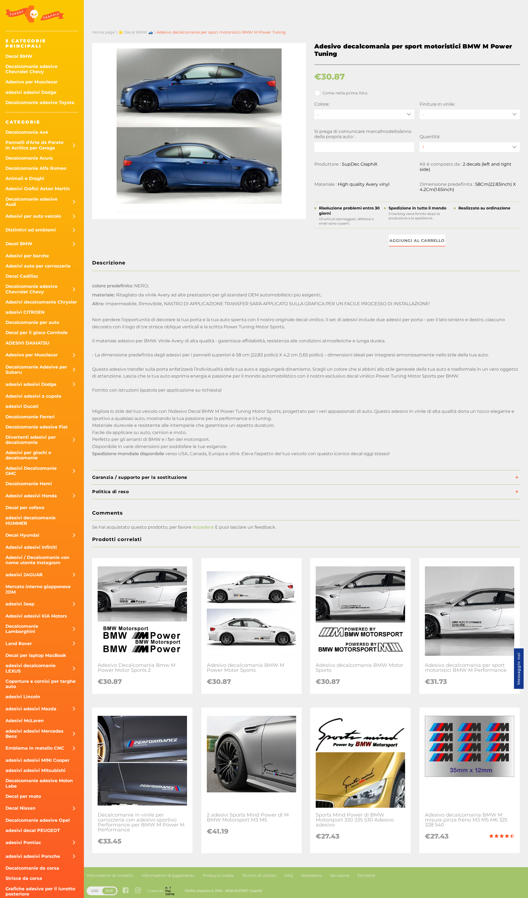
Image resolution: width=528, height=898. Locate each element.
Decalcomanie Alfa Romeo (36, 168)
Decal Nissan (20, 808)
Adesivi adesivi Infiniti (31, 547)
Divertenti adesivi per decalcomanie (31, 440)
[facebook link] (125, 890)
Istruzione (339, 875)
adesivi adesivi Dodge (31, 92)
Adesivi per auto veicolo (33, 216)
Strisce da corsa (24, 878)
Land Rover (19, 643)
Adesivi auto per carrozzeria (38, 266)
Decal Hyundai (22, 535)
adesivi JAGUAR (24, 574)
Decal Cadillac (22, 276)
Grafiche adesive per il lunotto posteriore (40, 891)
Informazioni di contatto (110, 875)
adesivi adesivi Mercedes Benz (35, 733)
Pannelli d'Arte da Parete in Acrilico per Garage (35, 145)
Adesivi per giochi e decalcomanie (28, 455)
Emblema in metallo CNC (35, 748)
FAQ (288, 875)
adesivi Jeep (20, 604)
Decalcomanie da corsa (32, 868)
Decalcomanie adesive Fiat (37, 427)
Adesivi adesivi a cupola (33, 396)
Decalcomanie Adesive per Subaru (36, 369)
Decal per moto (23, 796)
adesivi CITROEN (25, 312)
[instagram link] (138, 890)
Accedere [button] (203, 527)
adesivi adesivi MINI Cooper (38, 760)
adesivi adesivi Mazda (31, 708)
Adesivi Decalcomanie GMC (31, 471)
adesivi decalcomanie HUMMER (31, 520)
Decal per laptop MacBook (36, 655)
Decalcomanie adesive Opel (38, 820)
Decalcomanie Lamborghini (22, 629)
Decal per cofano (25, 507)
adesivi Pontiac (23, 842)
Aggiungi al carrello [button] (417, 240)
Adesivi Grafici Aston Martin (38, 188)
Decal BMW (19, 56)
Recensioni (311, 875)
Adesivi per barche (27, 255)
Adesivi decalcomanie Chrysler (41, 302)
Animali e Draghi (25, 178)
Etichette (366, 875)
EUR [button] (109, 891)
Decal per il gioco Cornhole (37, 332)
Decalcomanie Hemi (29, 483)
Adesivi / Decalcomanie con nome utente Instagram (37, 560)
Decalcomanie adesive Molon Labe (39, 783)
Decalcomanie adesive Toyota (40, 102)
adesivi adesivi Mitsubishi (35, 770)
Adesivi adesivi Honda (31, 495)
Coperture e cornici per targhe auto (41, 684)
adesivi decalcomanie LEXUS (31, 668)
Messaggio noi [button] (518, 669)
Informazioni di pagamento (168, 875)
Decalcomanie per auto (32, 322)
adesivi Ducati (22, 406)
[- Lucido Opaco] (470, 114)
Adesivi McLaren (25, 720)
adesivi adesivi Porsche (33, 856)
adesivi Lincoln (23, 696)
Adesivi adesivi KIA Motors (36, 616)
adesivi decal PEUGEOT (33, 830)
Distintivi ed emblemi (31, 230)
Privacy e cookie (218, 875)
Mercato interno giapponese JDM (38, 589)
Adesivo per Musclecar (32, 81)
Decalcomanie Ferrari (30, 416)
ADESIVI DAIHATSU (28, 343)
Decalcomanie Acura (29, 158)
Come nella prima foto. (346, 93)
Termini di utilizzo (259, 875)
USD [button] (94, 891)
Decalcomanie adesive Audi (31, 201)
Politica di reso (110, 491)
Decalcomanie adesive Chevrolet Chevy (31, 69)
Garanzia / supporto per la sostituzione (139, 477)
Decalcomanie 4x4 (27, 132)
